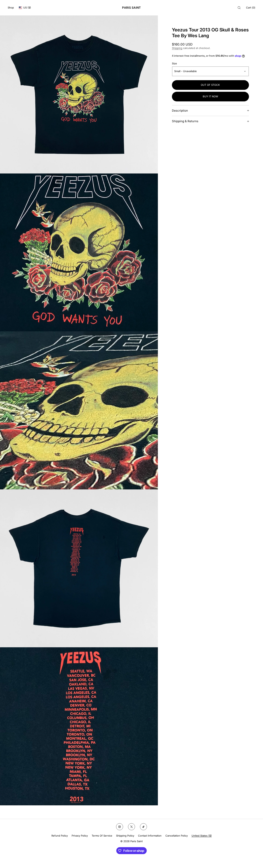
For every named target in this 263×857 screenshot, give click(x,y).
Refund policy (59, 835)
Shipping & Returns (185, 121)
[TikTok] (143, 826)
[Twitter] (131, 826)
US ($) (27, 7)
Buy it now (210, 96)
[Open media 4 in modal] (79, 568)
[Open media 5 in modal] (79, 726)
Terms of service (102, 835)
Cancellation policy (176, 835)
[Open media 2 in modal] (79, 252)
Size (174, 63)
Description (180, 110)
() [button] (250, 7)
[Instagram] (119, 826)
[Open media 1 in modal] (79, 94)
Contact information (150, 835)
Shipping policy (125, 835)
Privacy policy (80, 835)
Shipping (177, 48)
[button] (239, 7)
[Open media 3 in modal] (79, 410)
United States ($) (202, 835)
